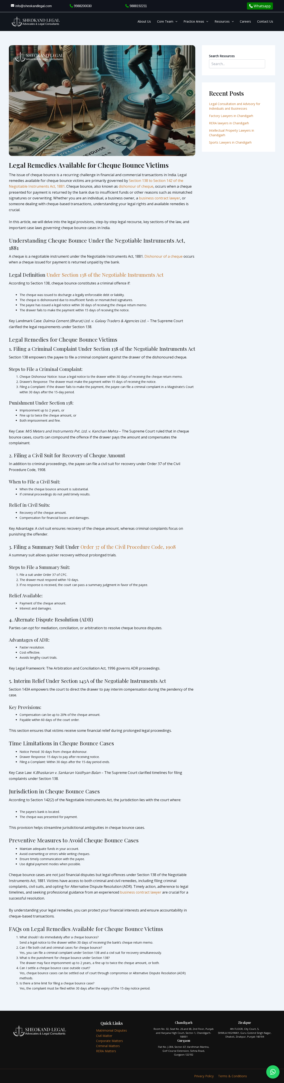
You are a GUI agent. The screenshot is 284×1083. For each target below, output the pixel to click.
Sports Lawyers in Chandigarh (230, 142)
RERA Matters (106, 1051)
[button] (175, 21)
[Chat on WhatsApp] (273, 1072)
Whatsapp (262, 6)
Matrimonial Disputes (111, 1030)
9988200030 (82, 6)
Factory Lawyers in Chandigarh (231, 116)
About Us (144, 21)
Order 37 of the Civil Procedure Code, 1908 (128, 546)
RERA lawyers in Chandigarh (229, 123)
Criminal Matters (108, 1046)
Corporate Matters (109, 1041)
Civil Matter (104, 1036)
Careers (245, 21)
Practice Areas (193, 21)
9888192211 (138, 6)
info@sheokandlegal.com (33, 6)
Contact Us (265, 21)
